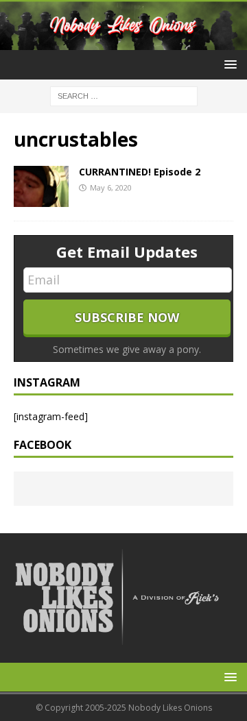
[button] (228, 64)
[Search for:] (124, 95)
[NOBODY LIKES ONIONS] (123, 42)
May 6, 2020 (111, 187)
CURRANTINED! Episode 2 (139, 171)
